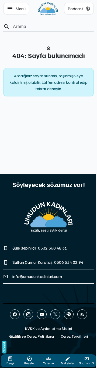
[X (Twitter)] (55, 314)
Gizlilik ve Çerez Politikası (31, 336)
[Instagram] (28, 314)
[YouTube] (42, 314)
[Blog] (82, 314)
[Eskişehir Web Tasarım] (4, 347)
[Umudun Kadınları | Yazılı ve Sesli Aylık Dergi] (48, 8)
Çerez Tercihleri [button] (74, 336)
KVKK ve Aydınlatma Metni (48, 328)
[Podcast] (69, 314)
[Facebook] (15, 314)
